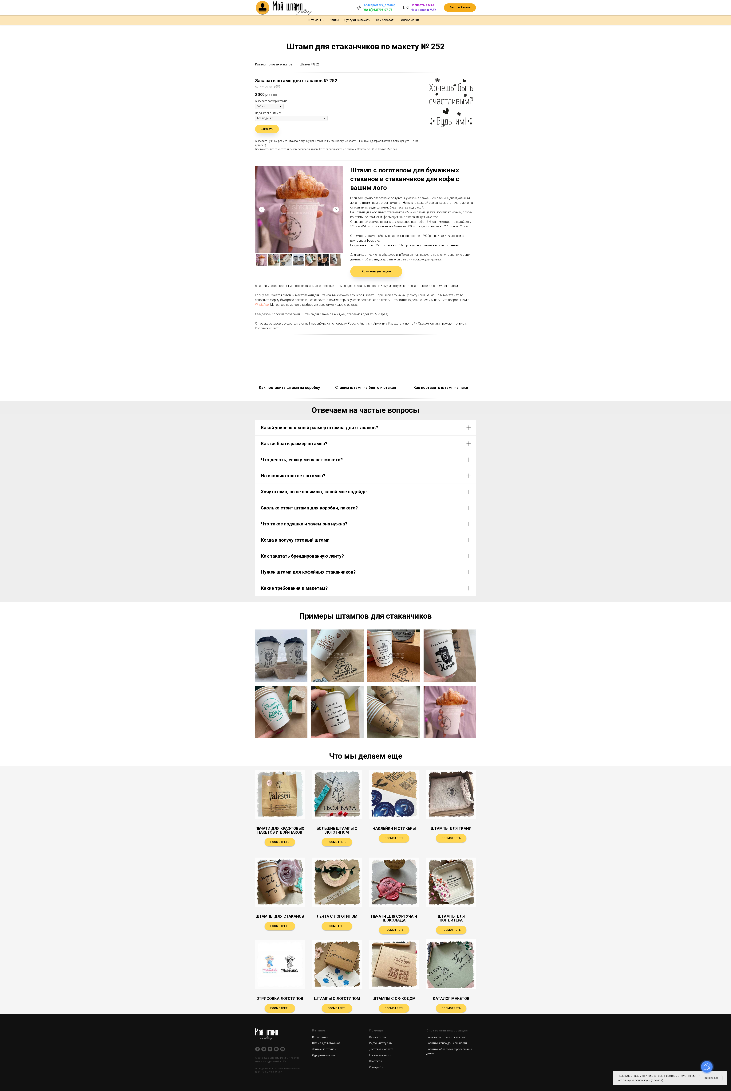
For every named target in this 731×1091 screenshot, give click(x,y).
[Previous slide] (262, 209)
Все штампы (320, 1037)
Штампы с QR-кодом (394, 998)
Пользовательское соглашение (446, 1037)
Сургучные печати (357, 20)
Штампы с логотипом (337, 998)
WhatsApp (262, 304)
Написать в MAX (423, 5)
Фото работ (376, 1067)
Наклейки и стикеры (394, 828)
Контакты (375, 1061)
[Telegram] (257, 1049)
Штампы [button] (315, 20)
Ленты (334, 20)
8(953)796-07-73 (380, 10)
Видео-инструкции (380, 1043)
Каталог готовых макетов (273, 64)
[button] (460, 7)
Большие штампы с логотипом (337, 830)
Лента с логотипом (337, 916)
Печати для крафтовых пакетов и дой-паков (279, 830)
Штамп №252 (309, 64)
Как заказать (385, 20)
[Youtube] (276, 1049)
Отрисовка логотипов (279, 998)
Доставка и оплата (381, 1049)
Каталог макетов (451, 998)
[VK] (263, 1049)
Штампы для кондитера (451, 918)
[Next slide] (336, 209)
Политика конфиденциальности (446, 1043)
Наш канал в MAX (423, 10)
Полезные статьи (380, 1055)
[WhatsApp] (282, 1049)
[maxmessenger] (270, 1049)
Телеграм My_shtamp (379, 5)
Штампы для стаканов (280, 916)
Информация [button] (410, 20)
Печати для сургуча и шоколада (394, 918)
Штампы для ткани (451, 828)
